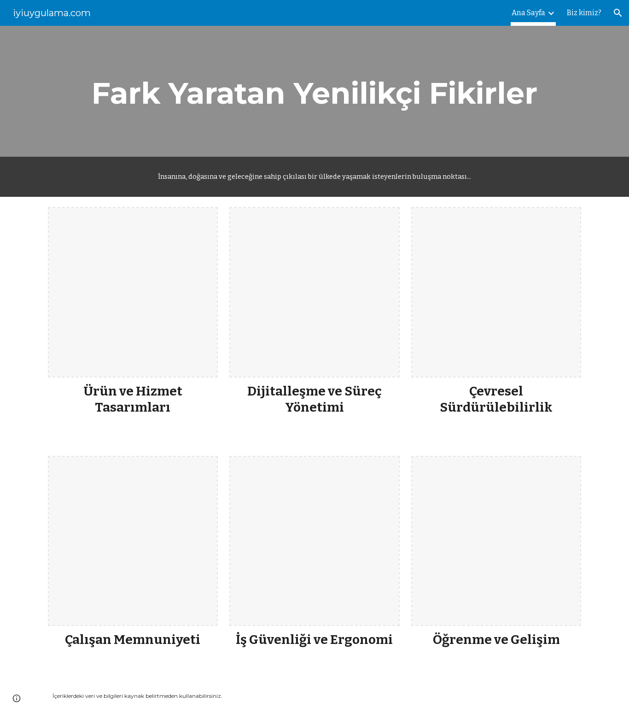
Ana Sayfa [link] (528, 12)
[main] (314, 91)
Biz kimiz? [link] (584, 12)
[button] (618, 13)
